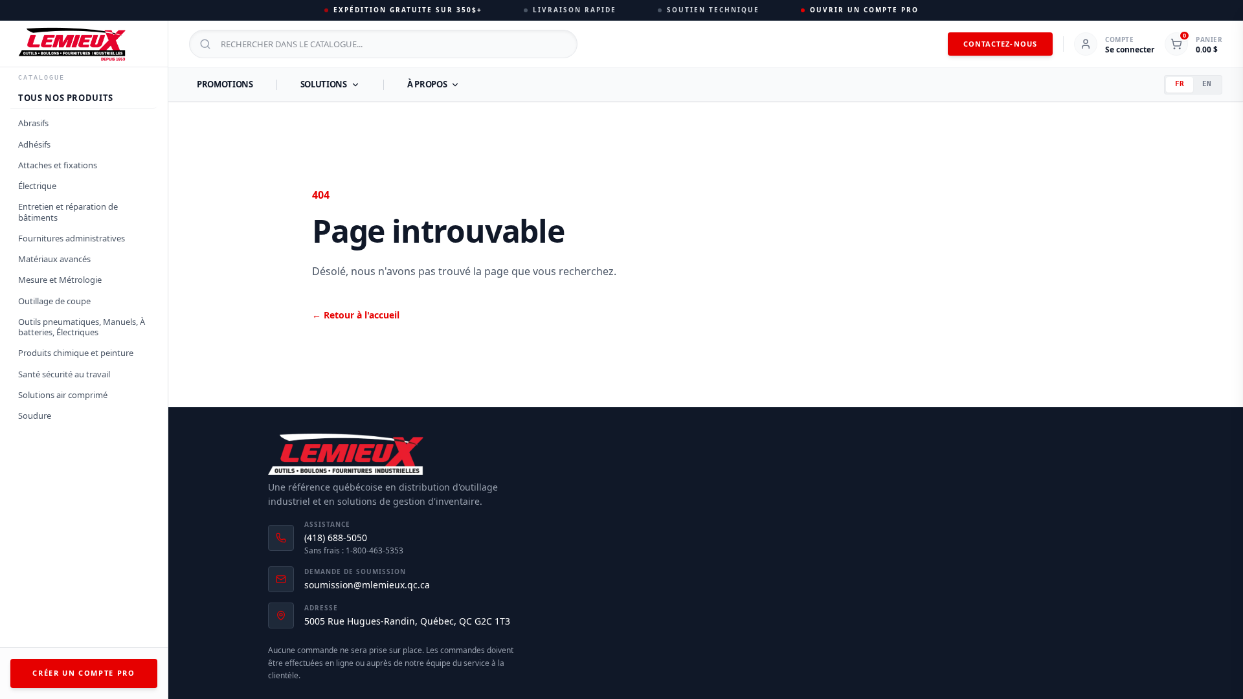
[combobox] (383, 44)
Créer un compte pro (83, 673)
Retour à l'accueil (355, 315)
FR (1179, 84)
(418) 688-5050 (335, 537)
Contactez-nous (1000, 44)
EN (1206, 84)
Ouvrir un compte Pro (864, 9)
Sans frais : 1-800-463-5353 (353, 551)
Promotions (225, 84)
